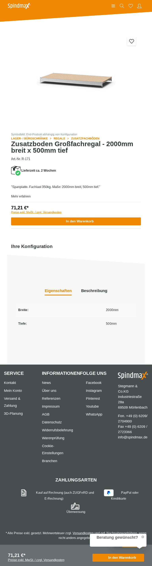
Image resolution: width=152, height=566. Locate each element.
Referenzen (51, 399)
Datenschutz (52, 422)
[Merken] (131, 41)
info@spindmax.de (132, 437)
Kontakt (10, 383)
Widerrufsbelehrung (57, 430)
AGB (45, 414)
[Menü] (113, 6)
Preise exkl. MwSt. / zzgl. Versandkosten (36, 212)
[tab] (94, 291)
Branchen (49, 461)
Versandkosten (83, 533)
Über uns (49, 391)
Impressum (51, 406)
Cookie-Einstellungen (52, 449)
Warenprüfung (53, 438)
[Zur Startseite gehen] (19, 6)
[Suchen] (122, 6)
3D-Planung (13, 414)
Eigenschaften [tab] (58, 291)
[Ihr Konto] (139, 6)
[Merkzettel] (131, 6)
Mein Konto (13, 391)
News (46, 383)
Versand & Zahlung (12, 402)
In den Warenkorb (80, 221)
